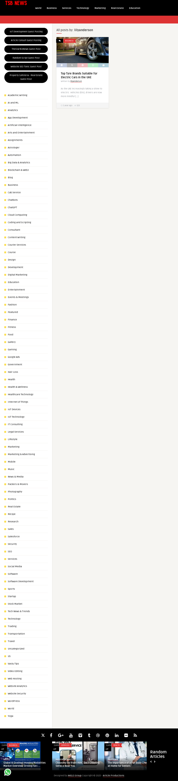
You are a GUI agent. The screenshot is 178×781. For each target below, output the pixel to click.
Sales (11, 529)
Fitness (12, 327)
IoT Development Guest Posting (26, 31)
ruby (110, 759)
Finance (12, 319)
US (9, 656)
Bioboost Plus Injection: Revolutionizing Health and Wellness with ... (25, 764)
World (38, 8)
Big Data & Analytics (19, 162)
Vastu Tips (13, 663)
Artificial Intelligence (19, 125)
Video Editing (15, 671)
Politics (12, 499)
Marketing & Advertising (21, 454)
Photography (15, 491)
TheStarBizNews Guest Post (26, 49)
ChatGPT (12, 207)
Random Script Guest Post (26, 58)
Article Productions (113, 775)
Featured (13, 312)
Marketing (100, 8)
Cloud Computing (17, 214)
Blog (10, 177)
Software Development (21, 581)
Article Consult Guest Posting (26, 40)
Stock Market (15, 603)
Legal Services (16, 431)
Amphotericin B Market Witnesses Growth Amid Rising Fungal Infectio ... (77, 764)
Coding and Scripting (19, 222)
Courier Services (17, 244)
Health (11, 379)
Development (15, 267)
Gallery (12, 342)
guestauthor (9, 759)
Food (10, 334)
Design (12, 259)
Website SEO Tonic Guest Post (26, 66)
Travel (11, 641)
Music (11, 469)
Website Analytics (17, 686)
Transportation (16, 633)
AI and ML (13, 102)
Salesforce (14, 536)
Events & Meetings (18, 297)
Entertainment (16, 289)
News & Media (15, 476)
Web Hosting (15, 678)
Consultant (14, 229)
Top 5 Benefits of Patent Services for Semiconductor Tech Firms (128, 764)
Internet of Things (18, 401)
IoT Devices (14, 409)
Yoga (10, 716)
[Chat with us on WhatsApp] (7, 773)
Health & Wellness (18, 386)
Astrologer (13, 147)
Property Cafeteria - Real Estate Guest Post (26, 77)
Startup (12, 596)
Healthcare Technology (20, 394)
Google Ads (14, 357)
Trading (12, 626)
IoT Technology (16, 416)
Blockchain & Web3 (18, 170)
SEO (10, 551)
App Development (18, 117)
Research (13, 521)
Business (52, 8)
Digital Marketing (17, 274)
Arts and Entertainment (21, 132)
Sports (11, 588)
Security (12, 544)
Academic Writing (17, 95)
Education (134, 8)
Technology (83, 8)
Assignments (15, 140)
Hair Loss (13, 371)
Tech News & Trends (19, 611)
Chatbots (13, 199)
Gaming (12, 349)
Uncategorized (16, 648)
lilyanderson (76, 81)
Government (15, 364)
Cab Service (14, 192)
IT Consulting (15, 424)
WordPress (14, 701)
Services (66, 8)
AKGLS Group (75, 775)
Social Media (15, 566)
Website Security (17, 693)
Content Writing (16, 237)
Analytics (13, 110)
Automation (14, 155)
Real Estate (117, 8)
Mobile (11, 461)
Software (13, 573)
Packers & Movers (18, 484)
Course (12, 252)
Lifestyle (12, 439)
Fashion (12, 304)
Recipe (11, 514)
